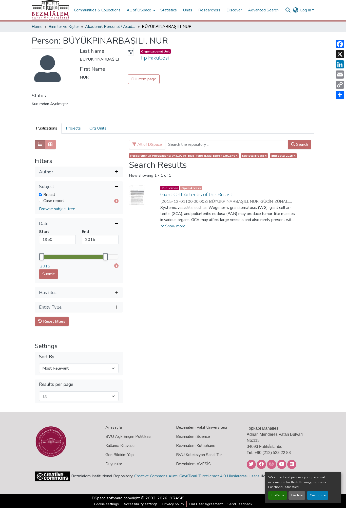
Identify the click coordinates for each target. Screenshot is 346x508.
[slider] (41, 256)
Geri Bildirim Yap (119, 455)
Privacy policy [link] (173, 504)
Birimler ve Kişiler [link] (64, 26)
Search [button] (301, 144)
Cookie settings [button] (106, 504)
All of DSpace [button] (139, 10)
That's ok (277, 495)
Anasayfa (113, 427)
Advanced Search (263, 10)
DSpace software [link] (107, 498)
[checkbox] (40, 194)
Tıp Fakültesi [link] (154, 58)
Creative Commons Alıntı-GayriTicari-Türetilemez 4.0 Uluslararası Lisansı (197, 476)
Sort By (46, 356)
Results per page (56, 384)
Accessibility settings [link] (141, 504)
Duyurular (113, 464)
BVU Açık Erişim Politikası (128, 436)
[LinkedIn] (340, 64)
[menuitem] (140, 10)
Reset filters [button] (53, 321)
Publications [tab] (46, 128)
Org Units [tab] (97, 128)
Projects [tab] (73, 128)
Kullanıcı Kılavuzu (119, 446)
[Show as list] (40, 144)
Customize (317, 495)
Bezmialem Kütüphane (195, 446)
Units (187, 10)
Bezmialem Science (193, 436)
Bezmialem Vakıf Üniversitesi (201, 427)
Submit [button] (48, 274)
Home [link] (37, 26)
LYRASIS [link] (176, 498)
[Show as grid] (50, 144)
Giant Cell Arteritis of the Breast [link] (196, 194)
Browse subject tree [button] (57, 209)
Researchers (209, 10)
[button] (50, 10)
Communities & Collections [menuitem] (97, 10)
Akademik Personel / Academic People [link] (110, 26)
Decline (296, 495)
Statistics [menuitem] (168, 10)
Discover (234, 10)
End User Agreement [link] (206, 504)
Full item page (143, 79)
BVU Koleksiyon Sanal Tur (199, 455)
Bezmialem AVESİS (193, 464)
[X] (340, 54)
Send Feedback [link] (239, 504)
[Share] (340, 95)
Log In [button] (306, 10)
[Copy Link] (340, 85)
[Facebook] (340, 44)
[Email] (340, 74)
